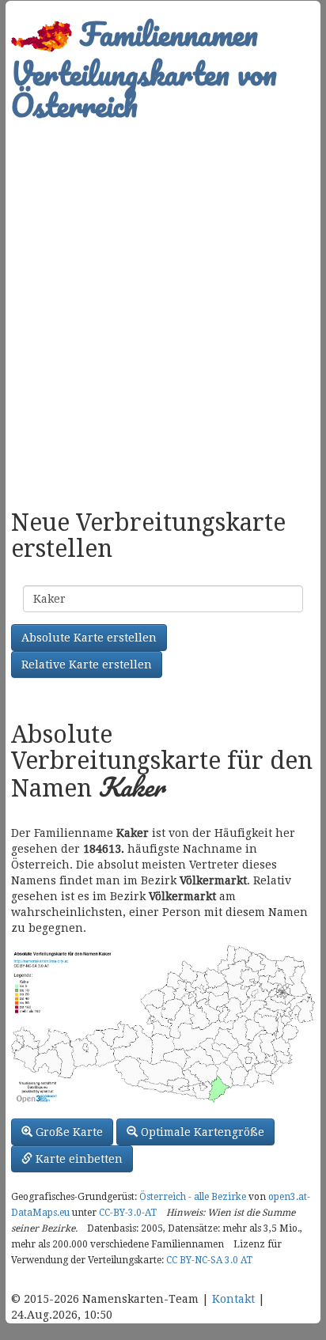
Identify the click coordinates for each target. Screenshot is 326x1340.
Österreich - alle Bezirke (192, 1196)
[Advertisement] (163, 307)
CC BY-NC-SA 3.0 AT (209, 1260)
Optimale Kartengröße (201, 1132)
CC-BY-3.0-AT (128, 1212)
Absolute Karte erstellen (89, 637)
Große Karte (67, 1132)
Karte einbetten (77, 1159)
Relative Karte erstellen (86, 664)
